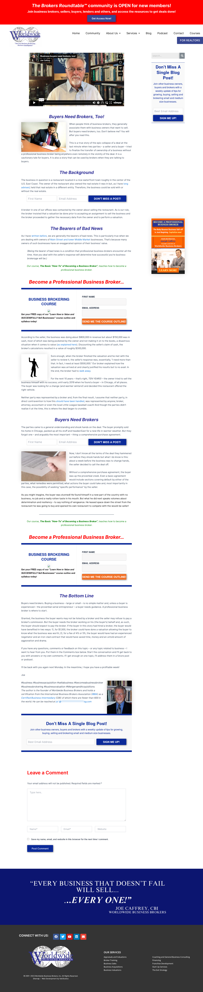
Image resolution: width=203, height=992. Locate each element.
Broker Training (110, 960)
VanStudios (64, 979)
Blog (148, 33)
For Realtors (190, 40)
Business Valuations (112, 970)
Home (76, 33)
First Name (88, 296)
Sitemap (36, 979)
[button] (113, 33)
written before (39, 235)
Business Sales (110, 963)
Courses (195, 33)
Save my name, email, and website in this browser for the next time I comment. (69, 839)
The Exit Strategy (159, 970)
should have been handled (70, 401)
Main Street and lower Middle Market (70, 239)
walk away (84, 370)
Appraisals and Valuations (115, 957)
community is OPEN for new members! (101, 5)
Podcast (162, 33)
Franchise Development (162, 963)
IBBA (94, 694)
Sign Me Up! (111, 742)
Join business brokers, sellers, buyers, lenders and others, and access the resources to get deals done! (101, 11)
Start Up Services (159, 966)
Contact (179, 33)
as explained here (67, 344)
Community (93, 33)
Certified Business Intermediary (38, 697)
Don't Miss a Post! (107, 199)
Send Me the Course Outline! (104, 321)
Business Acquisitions (113, 966)
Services (131, 33)
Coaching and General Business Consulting (171, 957)
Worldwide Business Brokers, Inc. (48, 976)
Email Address (90, 307)
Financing (156, 960)
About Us (112, 33)
